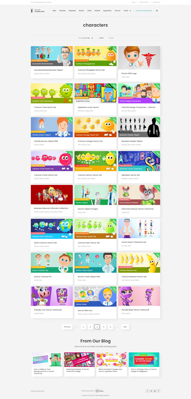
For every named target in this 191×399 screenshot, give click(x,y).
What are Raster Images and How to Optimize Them (110, 370)
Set (46, 111)
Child (89, 11)
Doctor (117, 11)
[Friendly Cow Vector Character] (52, 296)
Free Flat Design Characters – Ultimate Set (139, 107)
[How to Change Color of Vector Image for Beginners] (144, 359)
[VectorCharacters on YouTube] (154, 391)
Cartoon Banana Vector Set (134, 276)
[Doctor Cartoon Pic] (52, 263)
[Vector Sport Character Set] (139, 228)
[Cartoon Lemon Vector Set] (95, 161)
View (84, 38)
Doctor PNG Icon (85, 310)
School (36, 178)
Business (72, 11)
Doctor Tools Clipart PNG (89, 276)
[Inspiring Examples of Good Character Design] (79, 359)
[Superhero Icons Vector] (95, 93)
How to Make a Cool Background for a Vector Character (44, 371)
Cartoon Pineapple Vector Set (91, 70)
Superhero (107, 11)
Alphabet (124, 178)
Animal (97, 11)
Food (88, 73)
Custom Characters (144, 11)
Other (126, 11)
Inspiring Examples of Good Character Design (77, 370)
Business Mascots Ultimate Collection (51, 208)
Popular (111, 38)
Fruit (79, 73)
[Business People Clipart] (139, 127)
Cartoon (83, 73)
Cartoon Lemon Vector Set (90, 175)
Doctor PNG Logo (129, 73)
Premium (46, 73)
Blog (133, 2)
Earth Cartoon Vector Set (45, 243)
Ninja (123, 313)
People (133, 144)
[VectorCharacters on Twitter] (151, 391)
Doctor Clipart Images (88, 209)
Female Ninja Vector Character (135, 310)
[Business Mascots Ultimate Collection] (52, 194)
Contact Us (156, 2)
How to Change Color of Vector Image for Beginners (144, 370)
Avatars (87, 111)
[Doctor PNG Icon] (95, 296)
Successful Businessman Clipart (48, 70)
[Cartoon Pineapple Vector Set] (95, 56)
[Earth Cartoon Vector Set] (52, 229)
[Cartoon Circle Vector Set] (52, 161)
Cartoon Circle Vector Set (45, 175)
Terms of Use (144, 2)
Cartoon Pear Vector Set (89, 243)
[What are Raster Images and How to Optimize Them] (111, 359)
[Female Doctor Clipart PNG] (52, 127)
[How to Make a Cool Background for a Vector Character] (47, 359)
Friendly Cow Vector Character (48, 310)
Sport (129, 245)
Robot (81, 11)
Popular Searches (37, 391)
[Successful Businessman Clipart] (52, 56)
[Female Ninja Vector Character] (139, 296)
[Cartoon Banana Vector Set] (139, 263)
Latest (101, 38)
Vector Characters (37, 10)
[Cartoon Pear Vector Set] (95, 229)
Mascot (36, 212)
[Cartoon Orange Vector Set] (95, 127)
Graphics (91, 314)
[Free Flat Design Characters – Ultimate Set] (139, 93)
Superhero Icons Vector (88, 107)
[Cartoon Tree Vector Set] (52, 93)
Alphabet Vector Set (131, 175)
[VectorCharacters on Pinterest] (158, 391)
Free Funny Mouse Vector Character (138, 209)
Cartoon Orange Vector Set (90, 141)
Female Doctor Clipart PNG (46, 141)
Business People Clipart (132, 141)
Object (93, 73)
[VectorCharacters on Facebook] (147, 391)
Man (54, 11)
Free (125, 111)
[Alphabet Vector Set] (139, 161)
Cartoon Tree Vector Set (45, 107)
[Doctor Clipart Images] (95, 195)
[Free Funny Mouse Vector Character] (139, 195)
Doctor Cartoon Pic (42, 276)
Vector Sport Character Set (134, 242)
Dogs (52, 212)
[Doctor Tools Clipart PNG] (95, 263)
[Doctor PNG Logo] (139, 58)
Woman (62, 11)
